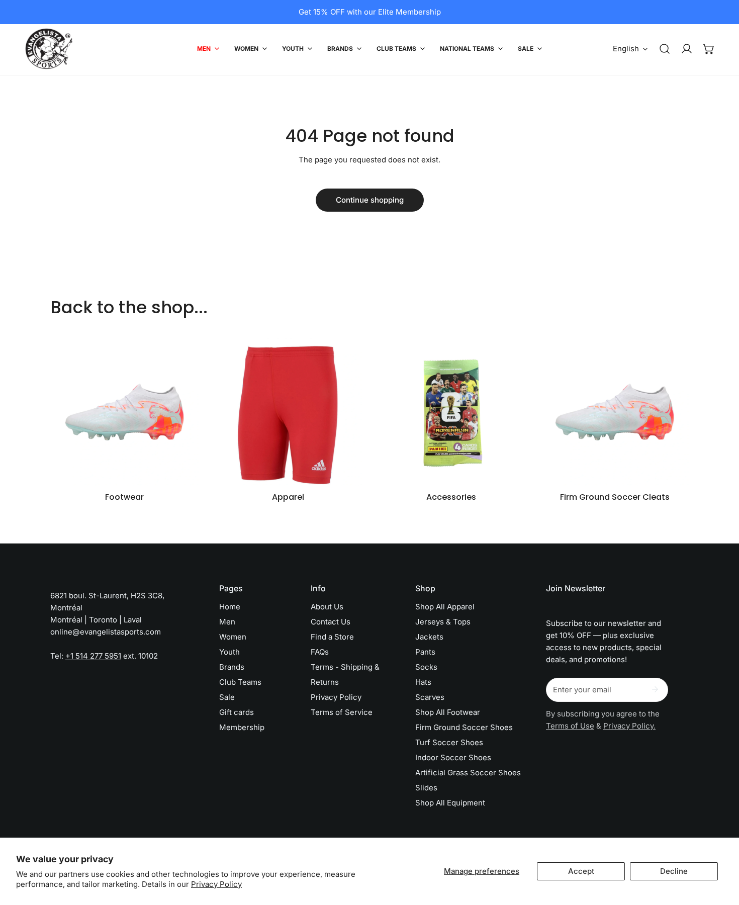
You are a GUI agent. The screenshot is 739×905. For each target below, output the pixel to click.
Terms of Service (342, 712)
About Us (327, 606)
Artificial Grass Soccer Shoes (468, 772)
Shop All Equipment (450, 802)
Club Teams (240, 682)
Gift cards (236, 712)
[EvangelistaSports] (49, 48)
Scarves (429, 697)
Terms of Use (570, 726)
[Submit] (655, 689)
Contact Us (330, 621)
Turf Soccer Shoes (449, 742)
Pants (425, 652)
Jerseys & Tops (443, 621)
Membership (241, 727)
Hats (423, 682)
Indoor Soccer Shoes (453, 757)
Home (229, 606)
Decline (674, 871)
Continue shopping (370, 200)
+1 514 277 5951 (93, 656)
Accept (581, 871)
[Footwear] (124, 412)
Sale (227, 697)
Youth (229, 652)
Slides (426, 787)
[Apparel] (288, 412)
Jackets (429, 637)
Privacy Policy (216, 884)
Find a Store (332, 637)
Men (227, 621)
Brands (231, 667)
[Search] (665, 49)
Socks (426, 667)
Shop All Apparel (445, 606)
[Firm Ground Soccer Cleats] (614, 412)
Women (232, 637)
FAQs (320, 652)
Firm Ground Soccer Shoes (464, 727)
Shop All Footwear (447, 712)
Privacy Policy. (629, 726)
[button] (709, 49)
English (626, 48)
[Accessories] (451, 412)
